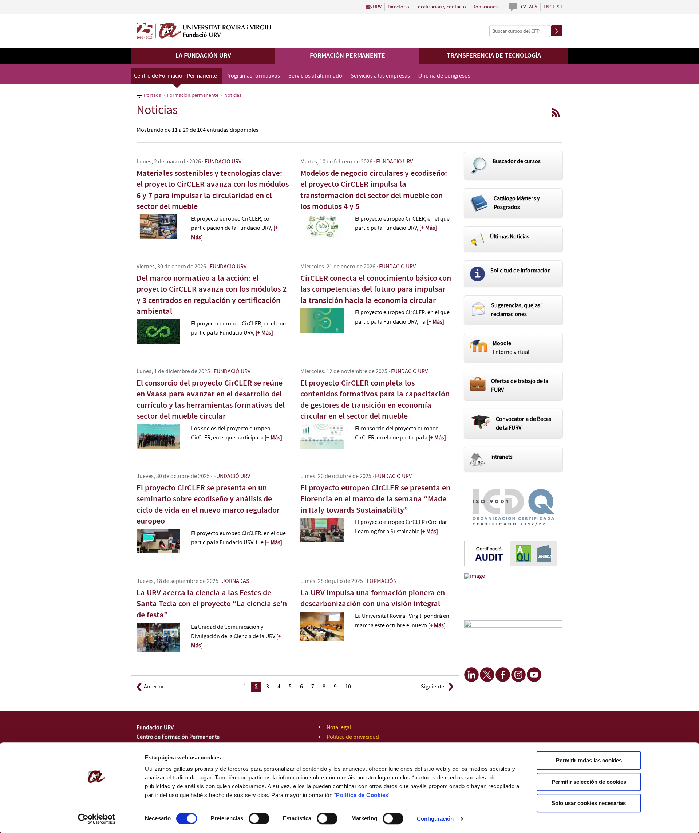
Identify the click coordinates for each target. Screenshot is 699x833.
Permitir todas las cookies (589, 760)
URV (377, 7)
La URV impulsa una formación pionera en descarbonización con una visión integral (372, 598)
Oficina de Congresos (444, 76)
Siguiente (432, 687)
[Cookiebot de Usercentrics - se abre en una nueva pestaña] (97, 818)
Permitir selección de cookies (589, 782)
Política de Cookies (362, 795)
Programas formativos (252, 76)
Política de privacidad (353, 737)
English (553, 7)
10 (348, 687)
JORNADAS (235, 581)
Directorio (398, 7)
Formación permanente (347, 55)
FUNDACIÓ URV (223, 162)
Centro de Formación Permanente (175, 76)
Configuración (435, 819)
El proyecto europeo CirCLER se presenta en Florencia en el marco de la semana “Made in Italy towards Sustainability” (375, 499)
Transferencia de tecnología (494, 55)
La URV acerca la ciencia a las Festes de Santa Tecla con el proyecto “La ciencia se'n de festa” (212, 604)
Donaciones (485, 7)
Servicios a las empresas (380, 76)
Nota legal (339, 727)
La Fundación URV (203, 55)
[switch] (259, 818)
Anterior (154, 687)
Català (529, 7)
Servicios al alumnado (315, 76)
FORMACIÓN (382, 581)
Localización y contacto (440, 7)
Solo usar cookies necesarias (589, 803)
